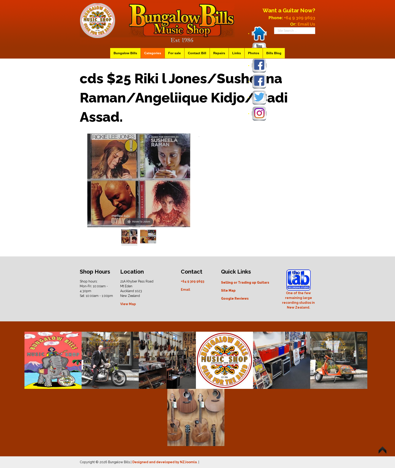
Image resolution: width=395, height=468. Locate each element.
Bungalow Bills (125, 53)
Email (185, 289)
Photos (253, 53)
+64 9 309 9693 (192, 281)
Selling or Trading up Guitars (245, 282)
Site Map (228, 290)
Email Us (306, 24)
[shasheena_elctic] (129, 237)
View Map (128, 304)
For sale (174, 53)
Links (236, 53)
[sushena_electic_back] (148, 237)
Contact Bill (197, 53)
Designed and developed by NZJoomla (164, 462)
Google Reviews (235, 298)
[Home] (259, 33)
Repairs (219, 53)
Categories (152, 53)
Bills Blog (273, 53)
